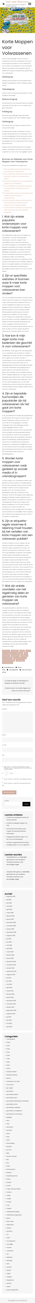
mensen (8, 1202)
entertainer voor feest (13, 1081)
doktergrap (14, 651)
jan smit (8, 1150)
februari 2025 (10, 955)
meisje (8, 1195)
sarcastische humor (20, 658)
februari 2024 (10, 994)
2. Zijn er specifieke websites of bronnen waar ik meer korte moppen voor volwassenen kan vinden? (18, 176)
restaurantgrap (7, 658)
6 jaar (8, 1055)
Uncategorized (13, 670)
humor (28, 651)
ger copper (9, 1088)
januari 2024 (10, 997)
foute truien (10, 1085)
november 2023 (11, 1004)
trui (7, 1234)
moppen (9, 1208)
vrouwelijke (9, 1244)
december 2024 (11, 961)
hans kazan (9, 1127)
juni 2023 (9, 1020)
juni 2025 (9, 942)
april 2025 (9, 948)
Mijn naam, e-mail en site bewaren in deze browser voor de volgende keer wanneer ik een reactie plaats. (18, 768)
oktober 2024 (10, 968)
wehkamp (9, 1257)
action (8, 1068)
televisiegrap (20, 660)
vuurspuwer (9, 1251)
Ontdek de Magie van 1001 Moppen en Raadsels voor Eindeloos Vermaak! (16, 682)
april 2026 (9, 909)
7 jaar (8, 1058)
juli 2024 (8, 978)
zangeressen (10, 1280)
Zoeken (7, 801)
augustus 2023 (10, 1014)
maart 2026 (9, 913)
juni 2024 (9, 981)
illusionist (9, 1146)
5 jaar (8, 1052)
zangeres (9, 1277)
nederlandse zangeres (13, 1212)
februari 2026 (10, 916)
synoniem (9, 1231)
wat (7, 1254)
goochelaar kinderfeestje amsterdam (17, 1101)
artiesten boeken (11, 1072)
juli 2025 (8, 939)
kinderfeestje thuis (11, 1176)
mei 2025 (9, 945)
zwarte (8, 1286)
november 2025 (11, 926)
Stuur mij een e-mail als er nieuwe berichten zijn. (16, 784)
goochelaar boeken (12, 1094)
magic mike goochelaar (13, 1189)
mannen (9, 1192)
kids (7, 1159)
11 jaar (8, 1045)
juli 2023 (8, 1017)
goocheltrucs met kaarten (14, 1114)
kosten (8, 1179)
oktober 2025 (10, 929)
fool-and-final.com (17, 1)
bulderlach (6, 651)
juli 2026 (8, 900)
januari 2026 (10, 919)
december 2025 (11, 922)
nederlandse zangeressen (14, 1215)
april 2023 (9, 1027)
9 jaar (8, 1065)
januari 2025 (10, 958)
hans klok (9, 1130)
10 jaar (8, 1042)
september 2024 (11, 971)
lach (26, 653)
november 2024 (11, 965)
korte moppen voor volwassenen (12, 653)
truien (8, 1238)
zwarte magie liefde (12, 1290)
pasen (8, 1218)
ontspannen (15, 656)
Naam (4, 735)
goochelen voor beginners (14, 1111)
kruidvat (8, 1182)
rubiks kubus (10, 1225)
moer (8, 1205)
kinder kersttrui (10, 1169)
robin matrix (10, 1221)
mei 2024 (9, 984)
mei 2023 (9, 1023)
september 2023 (11, 1010)
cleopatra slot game (13, 872)
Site (3, 755)
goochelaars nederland (13, 1107)
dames (8, 1078)
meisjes (8, 1198)
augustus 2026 (10, 896)
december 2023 (11, 1000)
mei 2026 (9, 906)
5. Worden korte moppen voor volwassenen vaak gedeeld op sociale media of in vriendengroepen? (18, 195)
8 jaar (8, 1062)
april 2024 (9, 987)
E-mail (4, 745)
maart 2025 (9, 952)
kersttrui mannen (11, 1156)
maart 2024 (10, 991)
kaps (7, 1153)
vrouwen (9, 1247)
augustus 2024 (10, 974)
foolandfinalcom (9, 667)
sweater (8, 1228)
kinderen (9, 1172)
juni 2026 (9, 903)
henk (7, 1137)
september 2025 (11, 932)
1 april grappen (10, 1039)
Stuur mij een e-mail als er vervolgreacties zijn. (18, 779)
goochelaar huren (11, 1098)
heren (8, 1140)
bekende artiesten (11, 1075)
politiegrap (24, 656)
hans (7, 1124)
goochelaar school (12, 1104)
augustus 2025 (10, 935)
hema (8, 1133)
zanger (8, 1273)
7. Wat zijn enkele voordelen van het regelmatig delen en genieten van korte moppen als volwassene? (18, 210)
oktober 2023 (10, 1007)
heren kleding (10, 1143)
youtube (8, 1267)
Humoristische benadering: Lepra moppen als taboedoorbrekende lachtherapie (16, 831)
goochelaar (9, 1091)
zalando (8, 1270)
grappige (9, 1117)
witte (7, 1264)
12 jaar (8, 1049)
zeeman (8, 1283)
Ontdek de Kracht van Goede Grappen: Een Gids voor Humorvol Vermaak (17, 689)
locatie (8, 1185)
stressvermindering (8, 660)
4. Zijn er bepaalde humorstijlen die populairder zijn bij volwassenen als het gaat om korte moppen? (18, 188)
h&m (7, 1120)
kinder (8, 1166)
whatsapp (9, 1260)
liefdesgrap (6, 656)
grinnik (22, 651)
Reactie (5, 709)
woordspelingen (7, 663)
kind (7, 1163)
